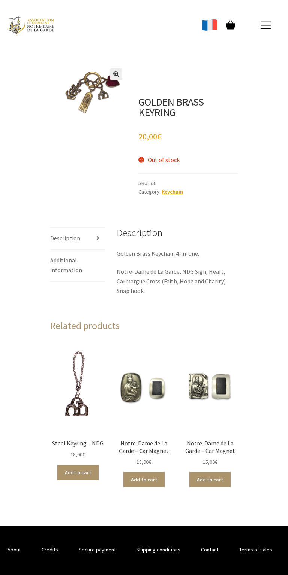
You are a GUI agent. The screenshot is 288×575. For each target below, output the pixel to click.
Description (65, 238)
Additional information (66, 265)
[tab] (77, 239)
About (14, 549)
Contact (210, 549)
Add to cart (78, 472)
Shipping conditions (158, 549)
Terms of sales (255, 549)
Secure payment (97, 549)
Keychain (172, 191)
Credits (50, 549)
